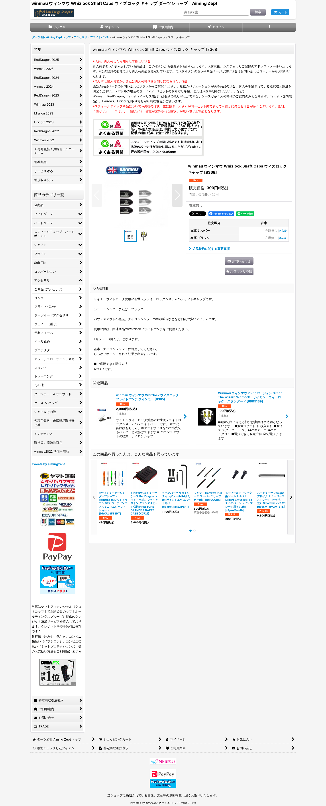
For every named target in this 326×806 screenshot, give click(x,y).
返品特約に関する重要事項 (211, 248)
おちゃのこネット (156, 802)
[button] (269, 27)
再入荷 (283, 230)
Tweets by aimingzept (48, 464)
